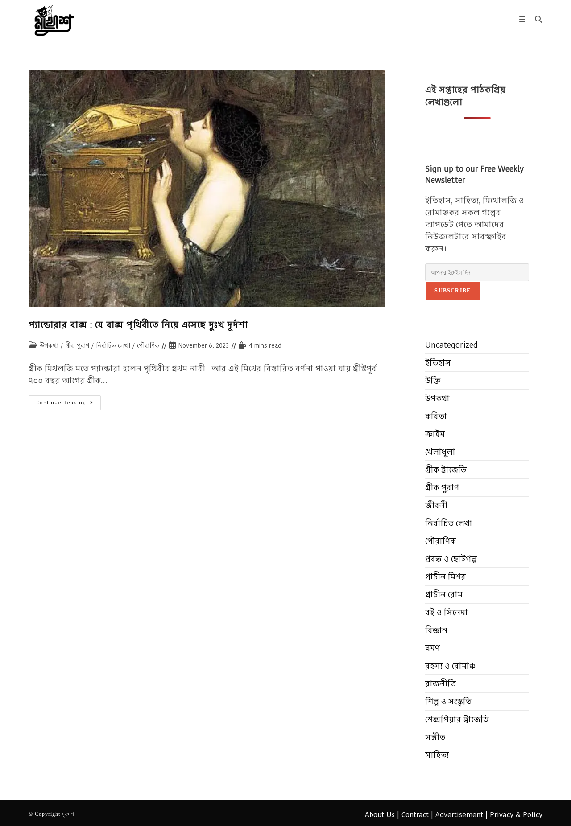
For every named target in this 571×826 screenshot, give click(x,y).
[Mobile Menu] (523, 19)
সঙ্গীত (435, 737)
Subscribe (452, 291)
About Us (380, 815)
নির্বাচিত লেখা (113, 345)
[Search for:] (535, 19)
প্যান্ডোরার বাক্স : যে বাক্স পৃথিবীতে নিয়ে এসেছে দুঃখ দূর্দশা (138, 324)
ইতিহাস (438, 362)
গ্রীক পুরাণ (77, 345)
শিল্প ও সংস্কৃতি (448, 701)
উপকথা (49, 345)
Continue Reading (68, 404)
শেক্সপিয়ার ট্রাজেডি (457, 719)
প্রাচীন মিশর (445, 576)
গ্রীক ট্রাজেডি (446, 469)
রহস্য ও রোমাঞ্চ (450, 665)
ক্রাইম (435, 434)
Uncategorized (451, 344)
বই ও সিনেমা (446, 612)
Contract (415, 815)
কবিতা (436, 416)
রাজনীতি (440, 683)
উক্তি (433, 380)
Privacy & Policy (516, 815)
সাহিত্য (437, 754)
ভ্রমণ (432, 647)
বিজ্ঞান (436, 630)
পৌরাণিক (148, 345)
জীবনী (436, 505)
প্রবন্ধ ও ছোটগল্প (451, 558)
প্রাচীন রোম (444, 594)
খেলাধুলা (440, 451)
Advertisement (459, 815)
